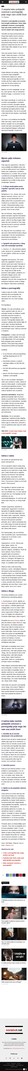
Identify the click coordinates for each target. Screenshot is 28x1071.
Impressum (13, 1063)
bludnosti (4, 603)
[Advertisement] (14, 1001)
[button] (2, 2)
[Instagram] (10, 1058)
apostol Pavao (14, 620)
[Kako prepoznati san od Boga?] (14, 974)
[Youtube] (21, 1058)
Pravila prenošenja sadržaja (9, 1065)
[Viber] (14, 875)
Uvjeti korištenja (14, 1066)
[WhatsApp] (10, 875)
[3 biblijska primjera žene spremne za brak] (14, 892)
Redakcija (6, 17)
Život (3, 6)
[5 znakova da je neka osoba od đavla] (14, 955)
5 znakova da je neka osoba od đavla (13, 963)
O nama (8, 1063)
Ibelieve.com (9, 845)
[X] (17, 875)
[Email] (23, 875)
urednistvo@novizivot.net (18, 1048)
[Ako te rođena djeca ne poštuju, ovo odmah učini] (14, 934)
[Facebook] (7, 875)
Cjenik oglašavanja (19, 1065)
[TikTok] (14, 1058)
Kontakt (18, 1063)
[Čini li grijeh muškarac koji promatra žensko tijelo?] (14, 913)
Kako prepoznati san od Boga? (11, 982)
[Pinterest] (20, 875)
